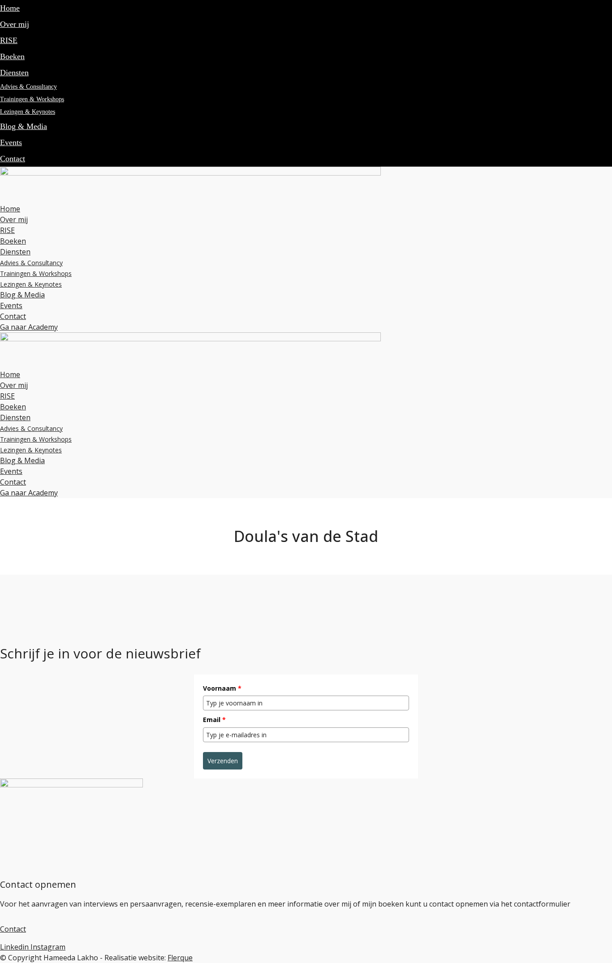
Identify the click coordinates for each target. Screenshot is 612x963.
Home (10, 8)
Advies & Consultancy (28, 86)
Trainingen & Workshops (32, 99)
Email (214, 719)
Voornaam (222, 688)
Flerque (180, 958)
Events (11, 142)
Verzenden (222, 761)
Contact (12, 158)
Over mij (14, 24)
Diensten (14, 72)
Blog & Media (23, 126)
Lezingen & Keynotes (27, 111)
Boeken (12, 56)
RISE (8, 40)
